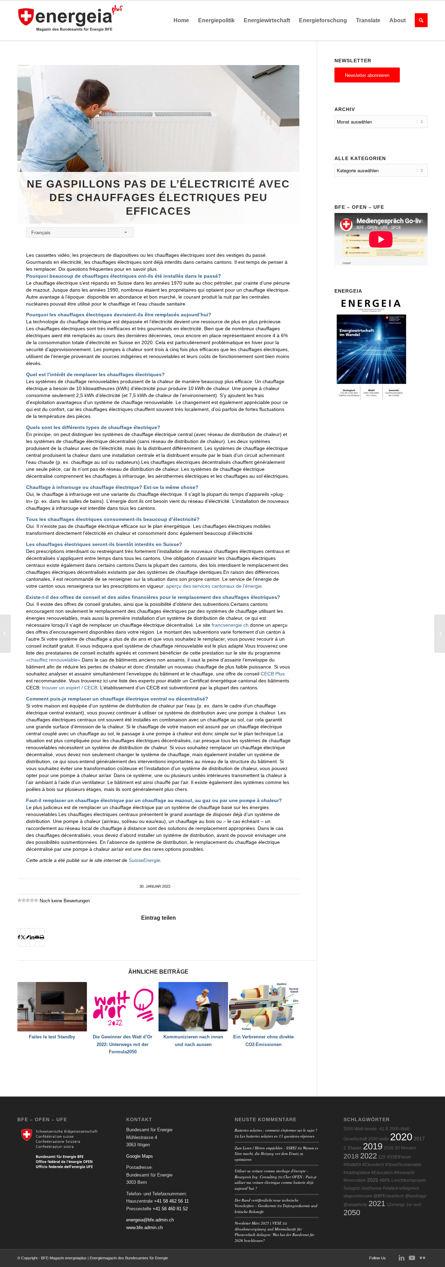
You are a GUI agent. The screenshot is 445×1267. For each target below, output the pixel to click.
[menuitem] (181, 20)
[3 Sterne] (28, 900)
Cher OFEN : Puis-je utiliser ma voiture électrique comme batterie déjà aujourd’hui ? (276, 1182)
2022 (368, 1155)
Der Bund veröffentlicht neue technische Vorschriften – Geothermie (267, 1203)
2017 (419, 1138)
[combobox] (80, 232)
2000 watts (378, 1139)
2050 (351, 1212)
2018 (351, 1156)
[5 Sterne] (36, 900)
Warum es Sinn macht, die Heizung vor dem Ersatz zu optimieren (276, 1153)
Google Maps (139, 1156)
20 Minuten (405, 1148)
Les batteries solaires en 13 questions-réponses (277, 1136)
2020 (401, 1136)
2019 (372, 1146)
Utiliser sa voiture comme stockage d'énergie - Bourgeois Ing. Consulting (271, 1173)
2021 (377, 1203)
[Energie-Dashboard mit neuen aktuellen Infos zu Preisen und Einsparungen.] (5, 634)
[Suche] (419, 20)
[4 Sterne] (32, 900)
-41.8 (383, 1128)
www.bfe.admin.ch (144, 1227)
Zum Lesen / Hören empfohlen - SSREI (266, 1147)
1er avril (413, 1204)
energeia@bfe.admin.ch (150, 1219)
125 (382, 1157)
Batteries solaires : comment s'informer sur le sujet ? (276, 1130)
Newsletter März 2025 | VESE (258, 1223)
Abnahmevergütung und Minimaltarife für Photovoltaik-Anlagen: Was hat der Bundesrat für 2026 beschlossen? (274, 1234)
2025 (372, 1180)
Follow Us (377, 1258)
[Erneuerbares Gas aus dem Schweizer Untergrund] (439, 634)
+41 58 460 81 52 (170, 1208)
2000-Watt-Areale (360, 1128)
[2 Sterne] (24, 900)
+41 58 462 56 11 (171, 1201)
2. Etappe (352, 1148)
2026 (389, 1148)
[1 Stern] (19, 900)
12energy (396, 1204)
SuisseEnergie (144, 860)
